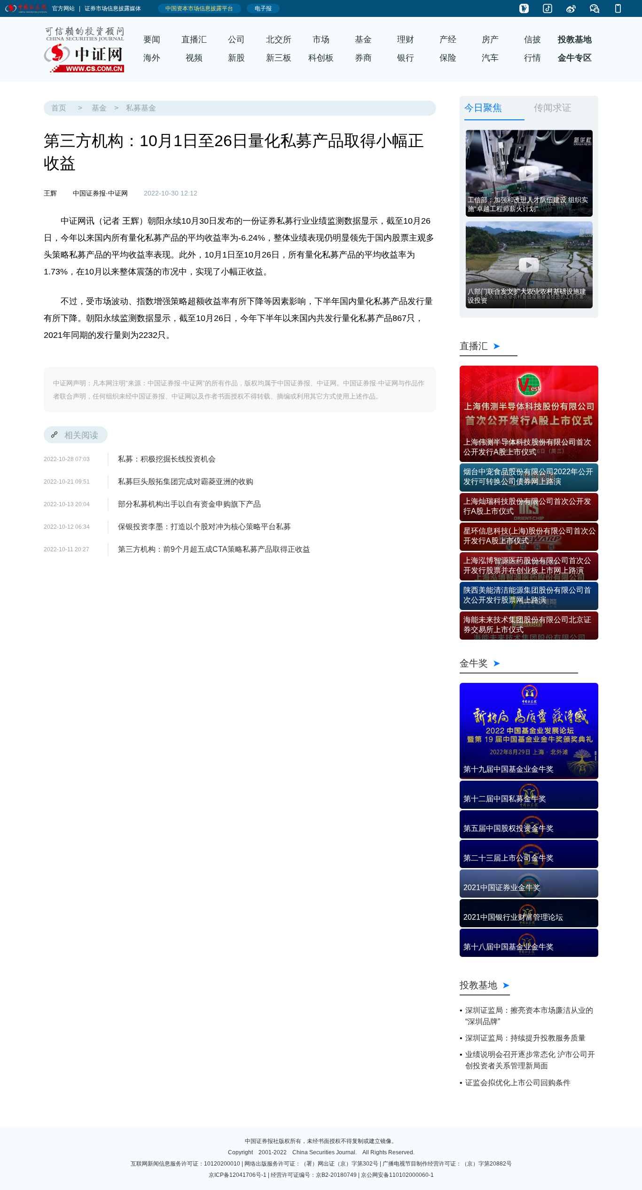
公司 (236, 39)
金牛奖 (519, 663)
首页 (58, 108)
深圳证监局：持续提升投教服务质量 (525, 1038)
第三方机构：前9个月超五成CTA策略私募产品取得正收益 (214, 549)
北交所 (278, 39)
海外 (151, 58)
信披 (532, 39)
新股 (236, 58)
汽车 (490, 58)
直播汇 (194, 39)
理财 (405, 39)
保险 (447, 58)
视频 (194, 58)
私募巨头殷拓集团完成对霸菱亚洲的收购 (185, 481)
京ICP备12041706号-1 (237, 1175)
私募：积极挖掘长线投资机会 (167, 459)
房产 (490, 39)
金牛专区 (575, 58)
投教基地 (575, 39)
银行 (405, 58)
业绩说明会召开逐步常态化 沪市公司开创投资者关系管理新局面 (530, 1060)
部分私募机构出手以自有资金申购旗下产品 (189, 504)
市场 (321, 39)
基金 (363, 39)
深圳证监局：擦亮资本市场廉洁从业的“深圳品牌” (529, 1016)
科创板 (321, 58)
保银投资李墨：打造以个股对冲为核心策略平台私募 (204, 527)
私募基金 (141, 108)
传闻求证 (553, 107)
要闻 (151, 39)
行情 (532, 58)
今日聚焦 (483, 107)
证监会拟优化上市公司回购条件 (518, 1083)
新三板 (278, 58)
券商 (363, 58)
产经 (447, 39)
